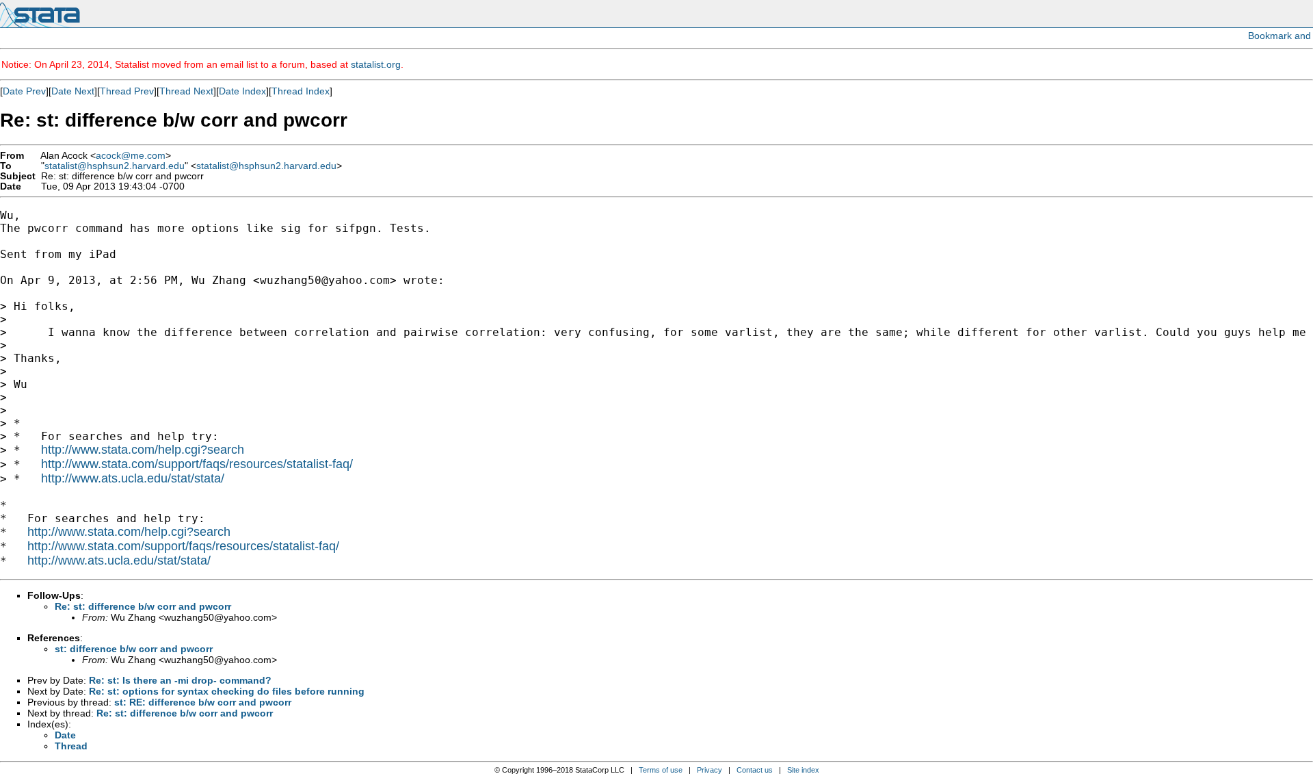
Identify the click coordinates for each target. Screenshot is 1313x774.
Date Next (72, 91)
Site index (803, 770)
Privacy (709, 770)
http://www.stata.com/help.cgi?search (142, 449)
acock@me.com (130, 156)
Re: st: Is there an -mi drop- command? (180, 680)
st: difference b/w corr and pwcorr (134, 648)
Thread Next (186, 91)
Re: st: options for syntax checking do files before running (226, 691)
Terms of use (660, 770)
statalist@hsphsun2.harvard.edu (114, 166)
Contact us (755, 770)
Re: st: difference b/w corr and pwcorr (143, 606)
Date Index (242, 91)
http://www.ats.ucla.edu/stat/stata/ (132, 478)
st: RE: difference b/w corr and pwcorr (202, 702)
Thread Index (300, 91)
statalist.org (376, 64)
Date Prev (24, 91)
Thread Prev (127, 91)
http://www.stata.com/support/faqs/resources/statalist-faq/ (197, 464)
